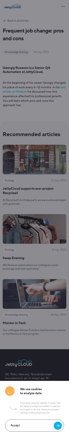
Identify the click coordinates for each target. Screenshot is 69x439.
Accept (15, 424)
